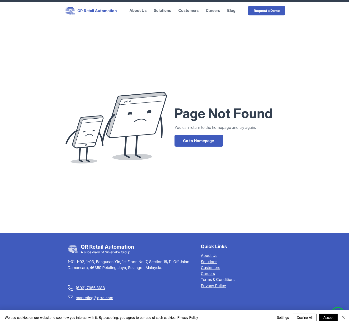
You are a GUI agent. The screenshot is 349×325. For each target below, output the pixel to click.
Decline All (304, 317)
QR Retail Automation (97, 10)
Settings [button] (283, 317)
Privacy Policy (213, 285)
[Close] (343, 317)
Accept (328, 317)
